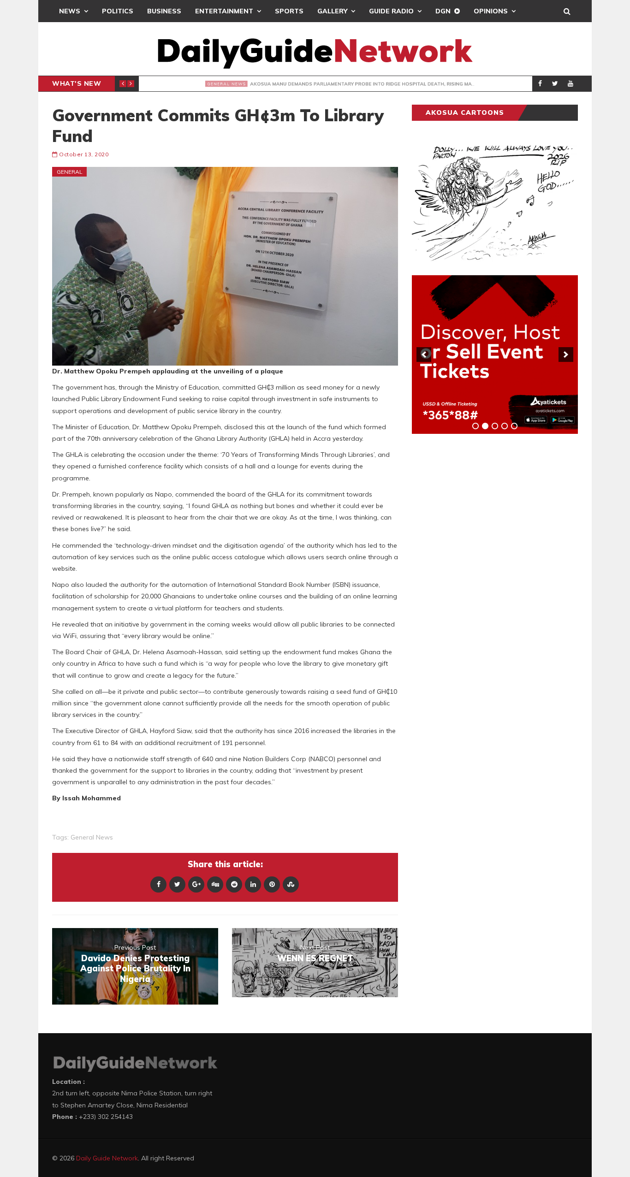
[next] (566, 354)
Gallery (332, 11)
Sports (289, 11)
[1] (475, 426)
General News (173, 83)
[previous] (423, 354)
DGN (443, 11)
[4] (504, 426)
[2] (485, 426)
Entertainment (224, 11)
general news (92, 837)
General (70, 171)
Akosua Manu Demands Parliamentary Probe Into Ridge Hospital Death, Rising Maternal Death (390, 84)
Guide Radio (391, 11)
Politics (117, 11)
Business (164, 11)
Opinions (491, 11)
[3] (495, 426)
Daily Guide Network (107, 1158)
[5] (514, 426)
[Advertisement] (481, 585)
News (69, 11)
